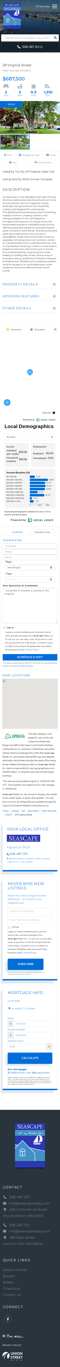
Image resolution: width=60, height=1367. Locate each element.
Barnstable (33, 811)
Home (5, 811)
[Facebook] (8, 1319)
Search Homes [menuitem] (15, 1270)
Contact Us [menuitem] (12, 1295)
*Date (8, 561)
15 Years (30, 1008)
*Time (8, 573)
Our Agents (26, 862)
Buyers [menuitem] (8, 1276)
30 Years (16, 1008)
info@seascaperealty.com (29, 1203)
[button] (55, 37)
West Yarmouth (49, 811)
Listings (15, 811)
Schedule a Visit (42, 532)
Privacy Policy (32, 649)
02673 (8, 814)
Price (11, 1018)
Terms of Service (20, 666)
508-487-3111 (19, 854)
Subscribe (26, 964)
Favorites (44, 6)
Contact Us (17, 532)
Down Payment (16, 1029)
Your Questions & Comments (20, 585)
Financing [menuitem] (11, 1289)
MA (23, 811)
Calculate (30, 1058)
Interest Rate (15, 1041)
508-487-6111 (32, 47)
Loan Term (14, 1001)
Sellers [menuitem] (8, 1282)
